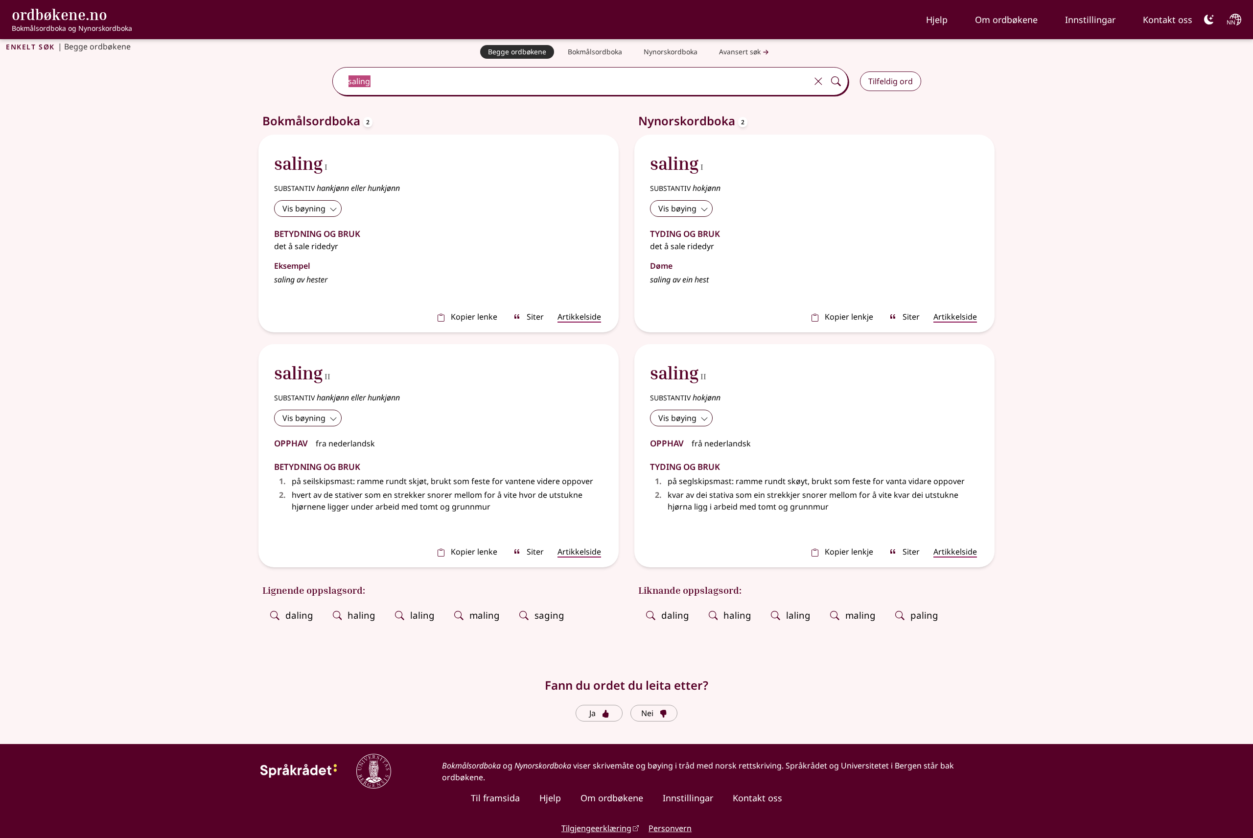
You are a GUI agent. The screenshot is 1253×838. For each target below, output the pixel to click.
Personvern (670, 828)
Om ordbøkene (1006, 19)
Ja (592, 713)
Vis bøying (677, 208)
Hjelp (937, 19)
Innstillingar (1090, 19)
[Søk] (836, 81)
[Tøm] (818, 81)
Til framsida (495, 798)
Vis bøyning (303, 208)
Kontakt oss (1167, 19)
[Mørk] (1209, 19)
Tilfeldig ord (890, 81)
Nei (647, 713)
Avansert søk (740, 51)
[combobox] (570, 81)
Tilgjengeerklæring (596, 828)
